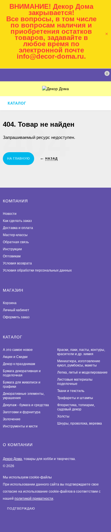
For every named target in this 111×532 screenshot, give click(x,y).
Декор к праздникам (19, 364)
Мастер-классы (15, 235)
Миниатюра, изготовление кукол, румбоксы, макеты (78, 363)
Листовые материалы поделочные (74, 382)
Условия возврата (17, 263)
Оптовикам (11, 256)
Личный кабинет (16, 310)
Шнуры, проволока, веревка (79, 423)
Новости (10, 214)
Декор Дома (12, 459)
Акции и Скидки (15, 357)
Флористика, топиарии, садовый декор (76, 407)
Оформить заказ (16, 317)
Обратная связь (16, 242)
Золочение (11, 419)
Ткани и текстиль (70, 391)
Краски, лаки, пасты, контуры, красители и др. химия (81, 352)
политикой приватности (34, 499)
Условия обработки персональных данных (37, 270)
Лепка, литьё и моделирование (82, 372)
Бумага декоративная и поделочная (22, 373)
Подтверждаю (21, 508)
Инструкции (12, 249)
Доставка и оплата (18, 228)
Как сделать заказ (17, 221)
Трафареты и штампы (75, 398)
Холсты (63, 416)
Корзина (10, 303)
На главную (18, 158)
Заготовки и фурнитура (21, 412)
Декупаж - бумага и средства (26, 405)
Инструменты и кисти (20, 426)
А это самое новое (18, 350)
